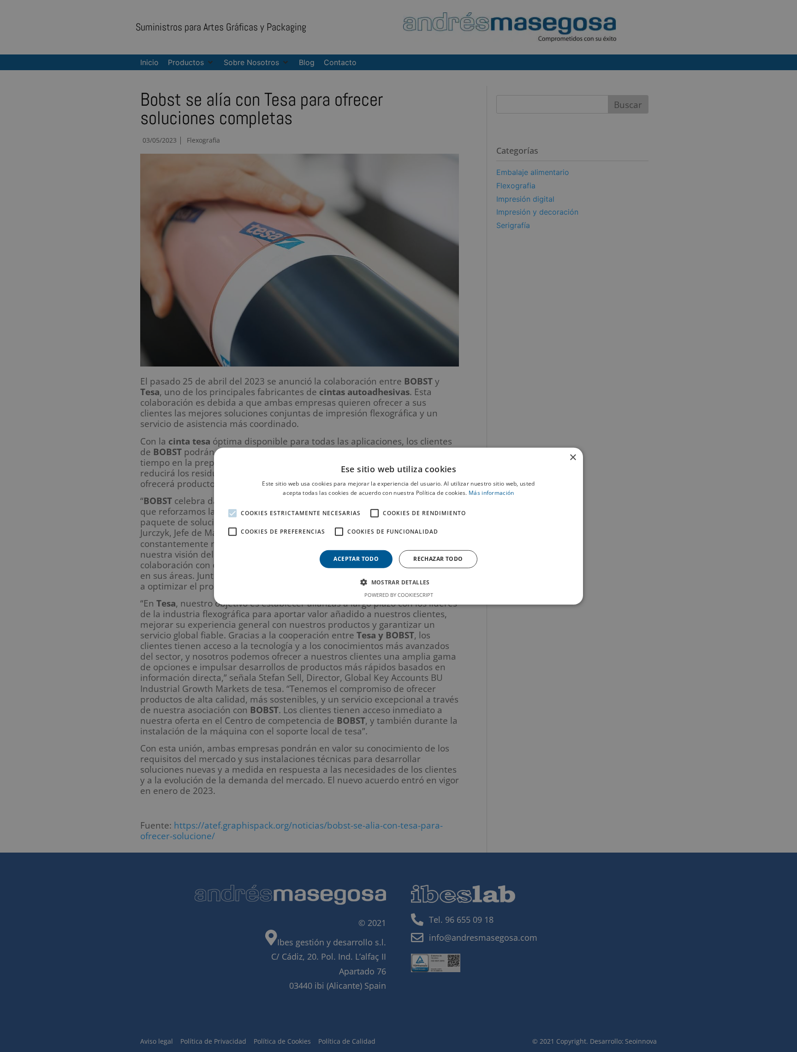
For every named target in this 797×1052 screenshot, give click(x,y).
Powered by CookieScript (398, 594)
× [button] (572, 457)
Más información (491, 493)
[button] (398, 582)
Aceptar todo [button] (356, 559)
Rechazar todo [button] (438, 559)
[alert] (398, 526)
